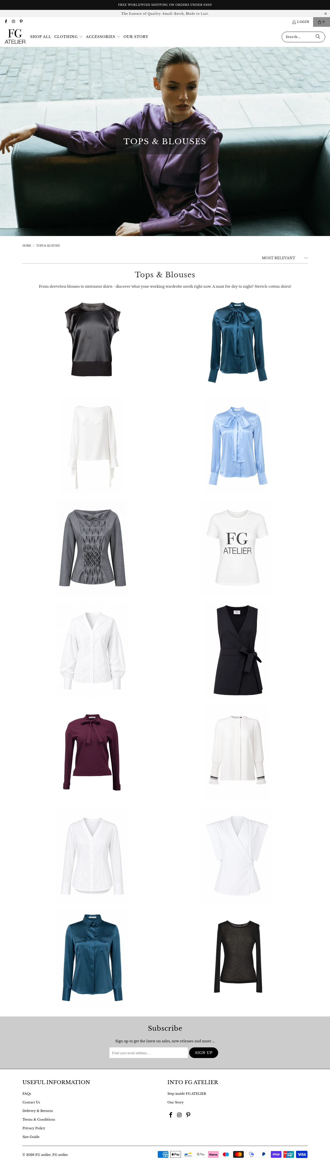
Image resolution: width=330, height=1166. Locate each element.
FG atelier (43, 1155)
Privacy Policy (33, 1128)
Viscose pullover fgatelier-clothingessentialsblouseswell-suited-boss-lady (237, 958)
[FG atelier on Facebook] (6, 22)
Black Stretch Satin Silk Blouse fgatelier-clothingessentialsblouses (92, 342)
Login (303, 22)
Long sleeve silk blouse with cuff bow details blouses (92, 445)
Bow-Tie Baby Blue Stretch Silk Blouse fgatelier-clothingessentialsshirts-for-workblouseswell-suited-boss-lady (237, 445)
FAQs (26, 1094)
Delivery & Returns (37, 1111)
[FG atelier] (15, 36)
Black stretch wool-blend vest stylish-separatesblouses (237, 650)
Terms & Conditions (38, 1119)
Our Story (175, 1102)
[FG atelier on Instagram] (13, 22)
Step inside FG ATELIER (186, 1094)
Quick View (92, 360)
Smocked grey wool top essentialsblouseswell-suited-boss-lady (92, 548)
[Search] (318, 37)
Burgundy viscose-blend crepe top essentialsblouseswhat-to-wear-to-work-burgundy (92, 753)
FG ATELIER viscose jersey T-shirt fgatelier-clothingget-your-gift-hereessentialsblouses (237, 548)
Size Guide (30, 1137)
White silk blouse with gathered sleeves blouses (237, 753)
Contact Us (31, 1102)
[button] (68, 37)
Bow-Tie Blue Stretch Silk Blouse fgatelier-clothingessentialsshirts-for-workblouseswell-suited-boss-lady (237, 342)
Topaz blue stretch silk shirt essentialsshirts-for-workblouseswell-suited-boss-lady (92, 958)
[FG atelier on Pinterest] (21, 22)
